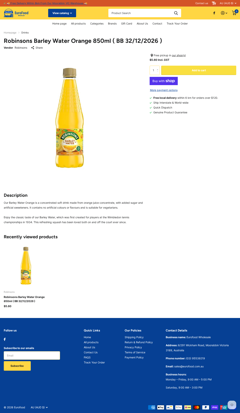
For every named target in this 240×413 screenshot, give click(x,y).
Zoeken (176, 13)
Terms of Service (135, 352)
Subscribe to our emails (19, 348)
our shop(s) (179, 55)
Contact (157, 23)
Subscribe (17, 365)
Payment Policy (134, 357)
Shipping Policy (134, 337)
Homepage (10, 32)
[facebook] (5, 339)
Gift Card (126, 23)
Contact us (201, 3)
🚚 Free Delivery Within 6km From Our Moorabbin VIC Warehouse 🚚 (47, 3)
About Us (142, 23)
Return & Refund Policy (139, 342)
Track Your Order (177, 23)
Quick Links (92, 330)
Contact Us (91, 352)
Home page (59, 23)
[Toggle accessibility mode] (214, 3)
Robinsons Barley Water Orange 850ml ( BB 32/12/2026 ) (24, 299)
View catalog (61, 13)
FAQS (87, 357)
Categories (97, 23)
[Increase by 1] (158, 67)
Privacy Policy (133, 347)
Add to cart (199, 70)
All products (78, 23)
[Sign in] (224, 13)
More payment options (164, 90)
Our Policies (133, 330)
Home (87, 337)
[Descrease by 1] (158, 73)
